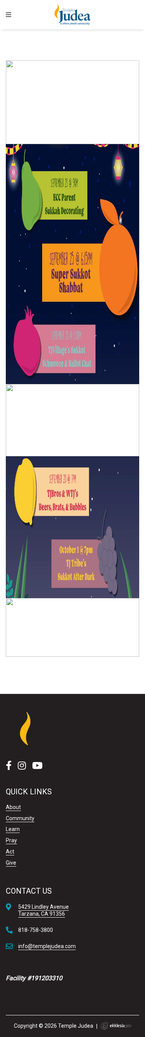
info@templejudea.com (47, 946)
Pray (11, 840)
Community (20, 818)
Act (10, 851)
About (13, 807)
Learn (13, 829)
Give (11, 863)
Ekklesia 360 (116, 1026)
